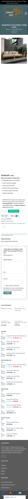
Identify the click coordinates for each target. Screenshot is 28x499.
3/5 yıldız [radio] (8, 257)
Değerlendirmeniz (8, 259)
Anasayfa (3, 465)
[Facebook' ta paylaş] (5, 227)
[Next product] (13, 32)
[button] (2, 12)
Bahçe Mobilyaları (17, 29)
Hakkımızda (4, 468)
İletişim (3, 473)
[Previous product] (15, 32)
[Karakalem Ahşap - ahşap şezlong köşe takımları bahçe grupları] (14, 12)
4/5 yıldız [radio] (12, 257)
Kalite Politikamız (5, 487)
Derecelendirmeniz (8, 255)
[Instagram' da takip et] (5, 456)
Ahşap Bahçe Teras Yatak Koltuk (20, 323)
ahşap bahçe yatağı (21, 223)
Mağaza (3, 471)
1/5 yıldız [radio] (3, 257)
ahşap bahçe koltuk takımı (10, 223)
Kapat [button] (20, 3)
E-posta (5, 278)
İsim (4, 272)
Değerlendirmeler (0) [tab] (7, 235)
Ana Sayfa (8, 29)
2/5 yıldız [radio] (6, 257)
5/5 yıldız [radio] (17, 257)
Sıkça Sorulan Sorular (6, 482)
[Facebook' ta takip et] (2, 456)
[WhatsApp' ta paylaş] (2, 227)
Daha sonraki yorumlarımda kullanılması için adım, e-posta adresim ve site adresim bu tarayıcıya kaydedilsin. (13, 288)
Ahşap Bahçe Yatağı (5, 322)
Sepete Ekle (13, 211)
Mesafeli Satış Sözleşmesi (8, 485)
